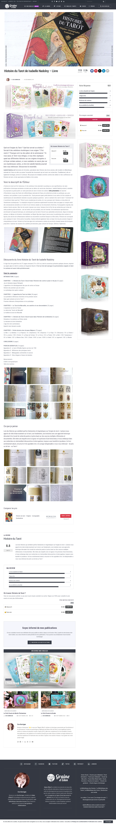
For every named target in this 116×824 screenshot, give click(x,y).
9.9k (30, 685)
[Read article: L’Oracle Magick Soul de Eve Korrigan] (39, 670)
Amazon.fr (54, 151)
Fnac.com (54, 158)
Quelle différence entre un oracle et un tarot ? (94, 805)
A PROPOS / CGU (12, 1)
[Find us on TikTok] (59, 1)
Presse (93, 6)
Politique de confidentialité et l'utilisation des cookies (87, 821)
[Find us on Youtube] (56, 1)
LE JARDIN (47, 6)
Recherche (105, 6)
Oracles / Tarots (71, 6)
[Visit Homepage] (9, 6)
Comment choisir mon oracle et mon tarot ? (93, 807)
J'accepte (108, 821)
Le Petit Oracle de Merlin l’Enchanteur (15, 713)
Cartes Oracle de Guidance (10, 710)
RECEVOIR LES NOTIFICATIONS (41, 642)
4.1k (31, 715)
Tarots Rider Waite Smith (95, 779)
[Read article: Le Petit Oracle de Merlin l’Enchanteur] (21, 699)
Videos (84, 6)
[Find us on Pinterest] (61, 1)
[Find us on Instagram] (52, 1)
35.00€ (64, 151)
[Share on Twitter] (100, 71)
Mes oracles (32, 6)
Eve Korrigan (16, 79)
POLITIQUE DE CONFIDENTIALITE (24, 1)
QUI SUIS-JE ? (4, 1)
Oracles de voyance (93, 781)
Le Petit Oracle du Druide (48, 713)
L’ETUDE (58, 6)
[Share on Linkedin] (103, 71)
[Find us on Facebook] (54, 1)
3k (68, 715)
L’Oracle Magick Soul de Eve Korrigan (21, 683)
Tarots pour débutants (94, 777)
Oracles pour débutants (96, 775)
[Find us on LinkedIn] (63, 1)
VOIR (65, 153)
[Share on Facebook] (92, 71)
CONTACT (35, 1)
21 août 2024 (23, 685)
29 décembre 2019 (29, 79)
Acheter (69, 607)
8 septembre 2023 (23, 715)
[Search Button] (103, 1)
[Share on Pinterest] (96, 71)
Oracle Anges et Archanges (97, 783)
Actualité (8, 679)
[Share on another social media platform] (107, 71)
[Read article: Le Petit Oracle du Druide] (58, 699)
